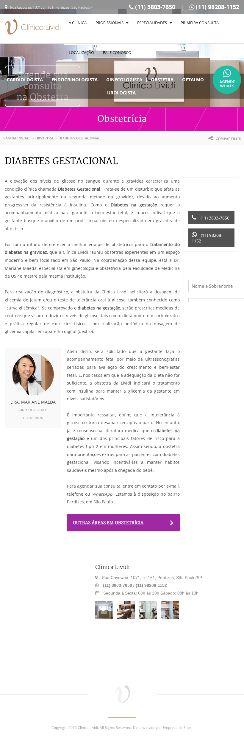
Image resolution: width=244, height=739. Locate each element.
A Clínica (78, 22)
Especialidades (153, 22)
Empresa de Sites (177, 727)
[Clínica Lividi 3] (149, 617)
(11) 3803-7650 (154, 7)
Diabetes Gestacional (79, 138)
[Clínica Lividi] (32, 27)
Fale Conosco (117, 52)
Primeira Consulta (200, 22)
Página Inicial (16, 138)
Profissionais (111, 22)
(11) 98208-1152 (216, 7)
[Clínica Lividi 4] (171, 617)
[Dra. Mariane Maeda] (33, 374)
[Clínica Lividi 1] (105, 617)
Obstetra (44, 138)
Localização (81, 52)
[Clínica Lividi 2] (127, 617)
